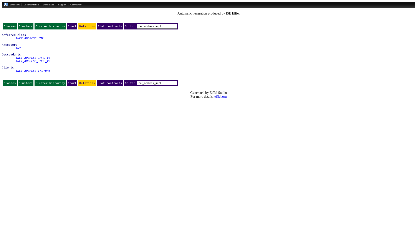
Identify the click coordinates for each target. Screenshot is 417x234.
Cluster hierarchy (50, 26)
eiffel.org (220, 96)
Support (62, 4)
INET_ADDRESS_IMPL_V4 (33, 57)
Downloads (48, 4)
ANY (18, 48)
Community (75, 4)
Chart (72, 26)
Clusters (26, 26)
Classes (10, 26)
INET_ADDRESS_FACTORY (33, 70)
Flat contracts (110, 26)
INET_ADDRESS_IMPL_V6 (33, 61)
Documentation (31, 4)
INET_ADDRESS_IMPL (30, 38)
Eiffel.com (15, 4)
